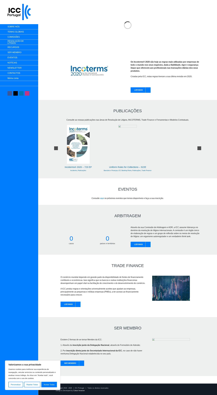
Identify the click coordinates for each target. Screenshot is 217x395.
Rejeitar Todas (32, 385)
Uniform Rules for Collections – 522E (127, 167)
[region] (32, 375)
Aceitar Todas (49, 385)
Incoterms (73, 170)
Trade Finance (146, 170)
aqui (102, 198)
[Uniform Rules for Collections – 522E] (127, 126)
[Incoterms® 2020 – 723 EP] (78, 126)
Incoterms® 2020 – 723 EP (78, 167)
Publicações (82, 170)
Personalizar (16, 385)
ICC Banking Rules (125, 170)
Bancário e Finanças (111, 170)
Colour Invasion (79, 390)
